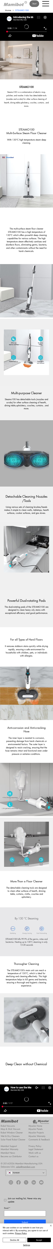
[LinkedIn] (34, 1182)
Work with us (35, 1152)
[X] (26, 1182)
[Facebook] (18, 1182)
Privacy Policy (35, 1146)
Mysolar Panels (36, 1129)
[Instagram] (11, 1182)
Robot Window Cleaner (12, 1132)
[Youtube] (41, 1182)
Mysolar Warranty (37, 1136)
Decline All (14, 1240)
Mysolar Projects (36, 1132)
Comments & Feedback (39, 1139)
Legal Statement (36, 1149)
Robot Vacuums (8, 1125)
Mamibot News (8, 1152)
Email (7, 1208)
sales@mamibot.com (25, 1166)
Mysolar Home (35, 1125)
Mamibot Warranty (9, 1149)
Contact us (33, 1156)
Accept (39, 1240)
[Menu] (45, 3)
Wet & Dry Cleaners (10, 1136)
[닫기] (49, 1227)
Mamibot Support (9, 1146)
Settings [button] (26, 1245)
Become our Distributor (11, 1156)
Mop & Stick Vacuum (10, 1129)
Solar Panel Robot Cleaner (13, 1139)
